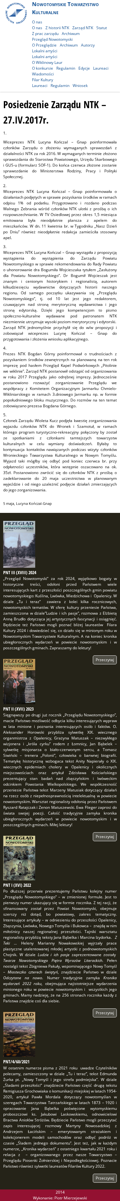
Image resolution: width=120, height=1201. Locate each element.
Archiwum (71, 33)
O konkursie (42, 68)
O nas (37, 22)
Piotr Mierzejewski (70, 1198)
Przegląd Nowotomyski (52, 39)
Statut (101, 27)
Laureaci (100, 68)
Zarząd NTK (82, 27)
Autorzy (88, 45)
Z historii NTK (57, 27)
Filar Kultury (42, 79)
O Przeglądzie (44, 45)
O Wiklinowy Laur (47, 62)
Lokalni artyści (44, 51)
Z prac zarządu (45, 33)
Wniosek (80, 85)
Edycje (84, 68)
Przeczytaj (105, 659)
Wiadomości (43, 74)
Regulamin (65, 68)
